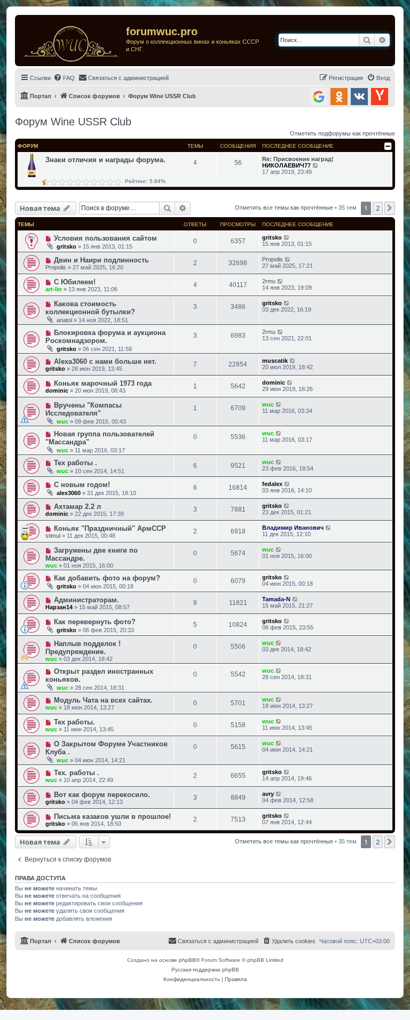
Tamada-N (276, 599)
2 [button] (378, 208)
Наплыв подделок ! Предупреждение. (83, 648)
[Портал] (72, 40)
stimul (52, 535)
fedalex (272, 484)
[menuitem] (64, 77)
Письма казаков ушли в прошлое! (112, 816)
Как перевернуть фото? (95, 622)
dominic (56, 390)
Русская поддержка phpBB (205, 970)
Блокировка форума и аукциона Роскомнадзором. (105, 337)
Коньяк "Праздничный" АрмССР (110, 528)
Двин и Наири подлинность (101, 260)
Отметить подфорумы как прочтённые (342, 133)
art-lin (53, 289)
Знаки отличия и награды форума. (105, 160)
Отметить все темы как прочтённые (284, 207)
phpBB (187, 960)
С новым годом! (82, 485)
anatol (64, 320)
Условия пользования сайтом (105, 238)
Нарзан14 (59, 607)
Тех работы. (74, 722)
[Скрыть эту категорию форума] (388, 146)
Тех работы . (75, 463)
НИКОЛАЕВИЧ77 (286, 165)
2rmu (268, 281)
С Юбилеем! (75, 282)
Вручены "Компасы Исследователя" (83, 409)
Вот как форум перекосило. (102, 795)
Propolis (55, 267)
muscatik (275, 360)
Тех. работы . (76, 773)
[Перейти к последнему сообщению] (286, 237)
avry (268, 794)
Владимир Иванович (293, 527)
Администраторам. (86, 600)
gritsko (66, 246)
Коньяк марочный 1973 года (103, 383)
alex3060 (69, 493)
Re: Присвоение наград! (298, 159)
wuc (62, 421)
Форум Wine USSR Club (73, 122)
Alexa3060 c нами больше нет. (105, 361)
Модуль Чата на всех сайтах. (103, 700)
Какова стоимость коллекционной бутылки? (90, 308)
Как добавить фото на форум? (107, 578)
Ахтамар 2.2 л (77, 507)
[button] (389, 208)
